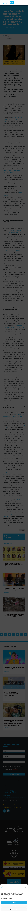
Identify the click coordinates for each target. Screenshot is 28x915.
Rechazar (14, 906)
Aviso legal (23, 913)
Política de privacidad (15, 913)
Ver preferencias (14, 909)
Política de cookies (7, 913)
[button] (26, 887)
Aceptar (14, 902)
